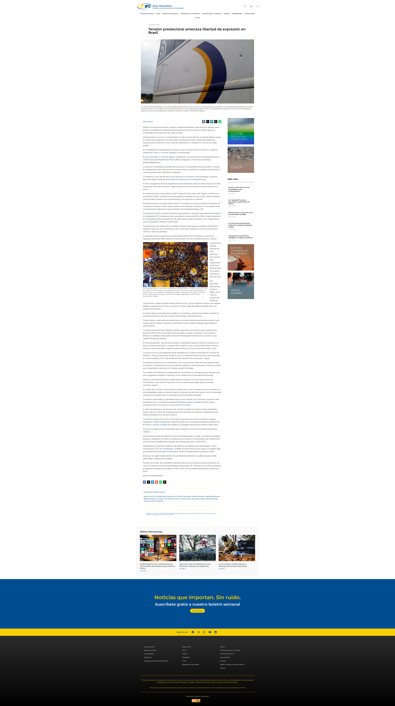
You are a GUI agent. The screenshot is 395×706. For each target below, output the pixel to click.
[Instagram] (204, 632)
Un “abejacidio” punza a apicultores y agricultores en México (239, 202)
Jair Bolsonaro (167, 449)
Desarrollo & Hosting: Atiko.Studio (197, 696)
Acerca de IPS (149, 647)
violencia (147, 501)
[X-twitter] (198, 632)
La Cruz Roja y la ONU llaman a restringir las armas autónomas (233, 565)
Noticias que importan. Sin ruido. (197, 597)
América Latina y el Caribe (153, 496)
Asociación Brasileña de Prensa (162, 160)
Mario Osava (148, 122)
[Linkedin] (215, 632)
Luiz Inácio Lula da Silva (165, 499)
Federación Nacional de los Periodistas (185, 179)
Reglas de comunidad (190, 664)
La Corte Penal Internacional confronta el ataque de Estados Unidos (240, 225)
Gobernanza (237, 13)
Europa (223, 661)
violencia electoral (156, 501)
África (222, 647)
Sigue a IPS (186, 647)
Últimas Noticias (146, 13)
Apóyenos (148, 657)
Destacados (187, 496)
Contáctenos (149, 654)
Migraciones (250, 13)
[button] (257, 6)
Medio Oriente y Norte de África (232, 664)
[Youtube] (209, 632)
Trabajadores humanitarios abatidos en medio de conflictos (240, 237)
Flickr (184, 661)
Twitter (185, 654)
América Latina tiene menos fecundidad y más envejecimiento (239, 189)
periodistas (196, 499)
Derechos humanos (170, 13)
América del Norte (227, 654)
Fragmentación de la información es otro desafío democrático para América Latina (157, 566)
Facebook (185, 657)
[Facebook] (192, 632)
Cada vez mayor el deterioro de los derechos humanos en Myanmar (195, 565)
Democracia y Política (174, 496)
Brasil (164, 496)
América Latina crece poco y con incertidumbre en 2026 (240, 213)
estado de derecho (198, 496)
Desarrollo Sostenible (190, 13)
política (202, 499)
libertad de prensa (150, 499)
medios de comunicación (182, 499)
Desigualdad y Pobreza (211, 13)
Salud (197, 17)
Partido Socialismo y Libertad (189, 402)
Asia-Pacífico (225, 657)
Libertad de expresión (212, 496)
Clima (158, 13)
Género (227, 13)
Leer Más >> (232, 193)
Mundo (222, 668)
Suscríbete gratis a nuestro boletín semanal (197, 604)
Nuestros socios (150, 650)
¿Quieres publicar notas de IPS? (156, 661)
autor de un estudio (160, 425)
